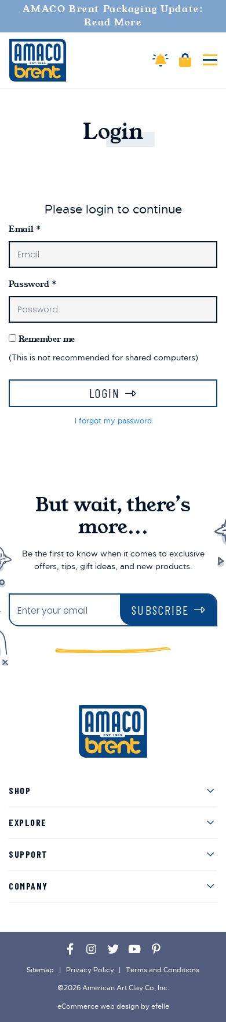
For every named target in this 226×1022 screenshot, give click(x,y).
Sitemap (40, 970)
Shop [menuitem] (20, 790)
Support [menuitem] (28, 853)
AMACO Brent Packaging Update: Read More (113, 16)
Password (32, 284)
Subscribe (160, 610)
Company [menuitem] (28, 885)
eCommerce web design (98, 1006)
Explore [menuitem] (28, 822)
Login (104, 393)
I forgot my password (113, 421)
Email (25, 229)
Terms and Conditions (162, 970)
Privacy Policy (90, 970)
